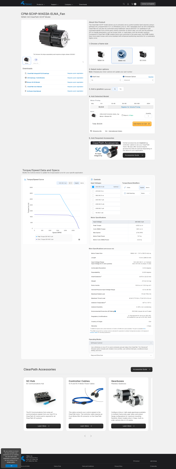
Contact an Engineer (148, 4)
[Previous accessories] (85, 436)
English (77, 183)
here (144, 328)
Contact (137, 461)
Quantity (148, 113)
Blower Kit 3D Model (33, 82)
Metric (82, 183)
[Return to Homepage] (25, 3)
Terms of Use (57, 466)
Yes (121, 89)
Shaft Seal (95, 77)
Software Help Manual (34, 91)
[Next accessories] (91, 436)
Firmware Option (130, 77)
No (115, 89)
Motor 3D (35, 63)
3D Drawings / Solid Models (36, 78)
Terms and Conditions (88, 466)
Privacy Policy (118, 466)
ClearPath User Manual (34, 86)
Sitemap (154, 461)
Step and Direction (97, 355)
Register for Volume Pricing (130, 107)
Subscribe (154, 466)
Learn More (42, 426)
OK (11, 466)
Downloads (83, 4)
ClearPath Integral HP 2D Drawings (38, 73)
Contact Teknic (94, 332)
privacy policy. (11, 462)
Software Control (96, 343)
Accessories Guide (132, 155)
